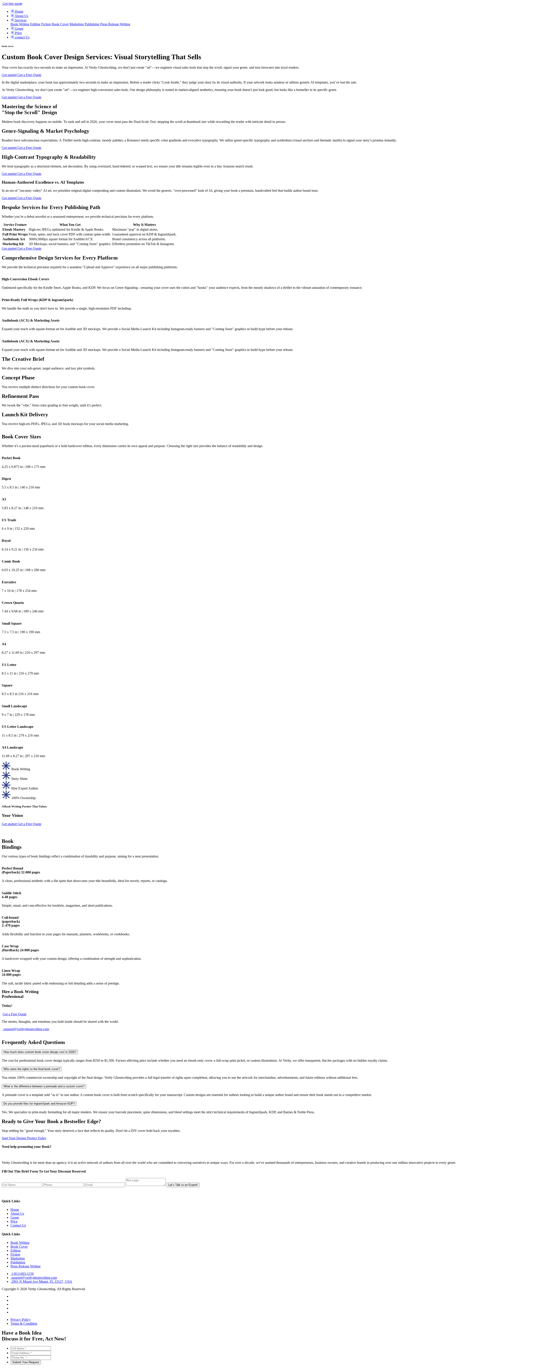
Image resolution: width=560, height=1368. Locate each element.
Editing (35, 24)
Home (18, 11)
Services (20, 20)
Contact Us (18, 1225)
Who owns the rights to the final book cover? (32, 1069)
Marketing (77, 24)
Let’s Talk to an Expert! (183, 1185)
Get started (10, 75)
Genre (18, 28)
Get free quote (12, 3)
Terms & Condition (23, 1323)
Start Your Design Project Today (24, 1138)
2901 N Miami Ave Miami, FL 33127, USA (41, 1281)
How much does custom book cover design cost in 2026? (40, 1052)
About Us (21, 16)
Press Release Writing (115, 24)
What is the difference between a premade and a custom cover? (44, 1086)
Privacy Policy (20, 1319)
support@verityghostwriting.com (26, 1029)
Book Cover (60, 24)
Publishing (92, 24)
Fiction (46, 24)
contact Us (22, 37)
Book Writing (19, 24)
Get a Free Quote (29, 75)
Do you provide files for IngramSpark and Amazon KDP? (39, 1103)
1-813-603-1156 (22, 1274)
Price (18, 33)
